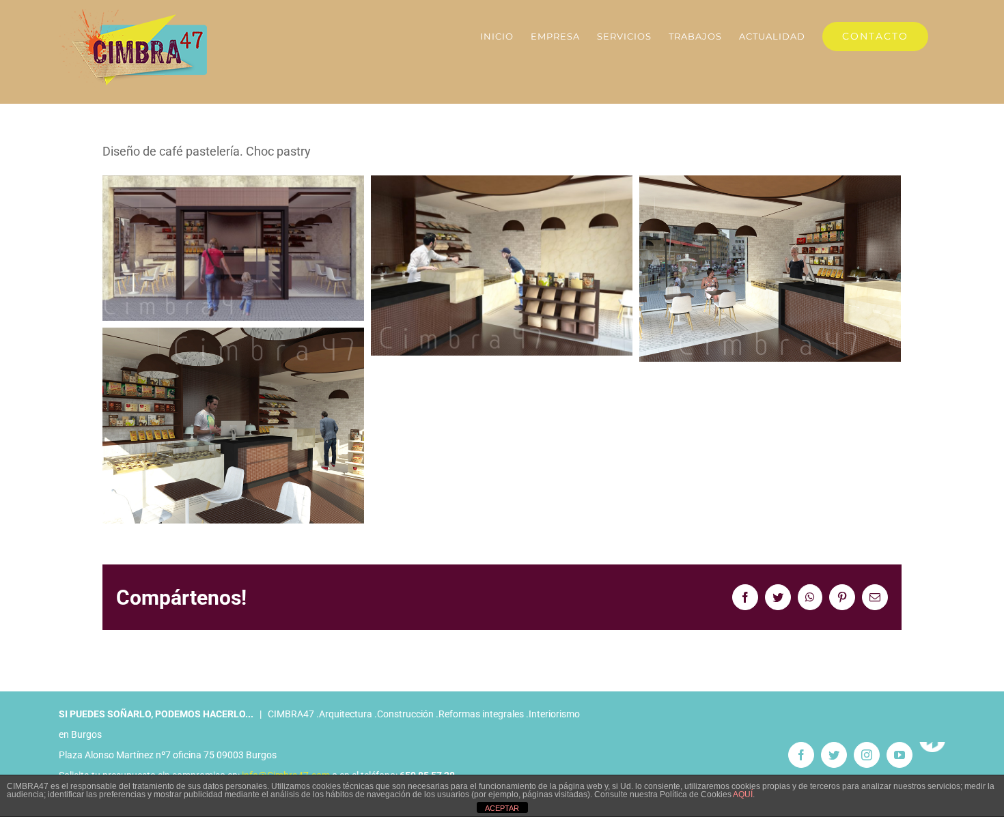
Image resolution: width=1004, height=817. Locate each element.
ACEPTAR (502, 808)
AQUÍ (743, 794)
